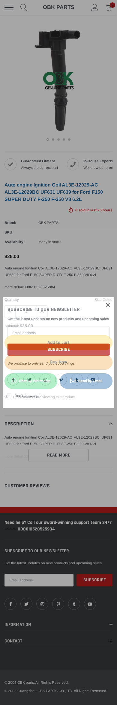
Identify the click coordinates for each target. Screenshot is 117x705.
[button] (108, 304)
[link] (14, 380)
